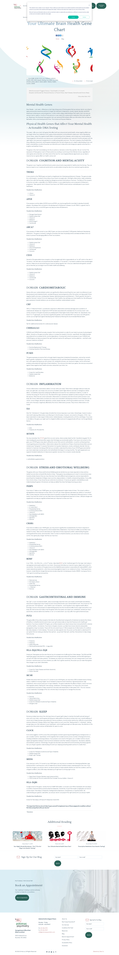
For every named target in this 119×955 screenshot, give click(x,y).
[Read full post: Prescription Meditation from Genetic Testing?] (91, 842)
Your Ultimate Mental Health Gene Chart (59, 846)
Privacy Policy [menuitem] (65, 939)
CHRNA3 (47, 78)
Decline (84, 17)
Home (57, 39)
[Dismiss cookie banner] (89, 5)
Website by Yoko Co (98, 951)
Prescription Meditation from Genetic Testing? (91, 846)
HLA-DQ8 (49, 80)
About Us (25, 5)
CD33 (35, 80)
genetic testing (41, 80)
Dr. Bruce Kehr (78, 81)
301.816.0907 (44, 930)
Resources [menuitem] (65, 931)
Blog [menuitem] (63, 934)
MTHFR (28, 82)
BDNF (45, 82)
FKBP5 (54, 82)
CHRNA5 (52, 78)
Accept (73, 17)
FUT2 (40, 78)
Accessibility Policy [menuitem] (67, 942)
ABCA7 (37, 82)
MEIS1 (41, 82)
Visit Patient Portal (101, 6)
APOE (33, 82)
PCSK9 (28, 80)
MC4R (36, 78)
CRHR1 (33, 83)
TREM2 (49, 82)
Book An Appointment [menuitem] (68, 936)
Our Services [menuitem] (65, 925)
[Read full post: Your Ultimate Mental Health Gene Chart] (59, 842)
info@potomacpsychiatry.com (46, 932)
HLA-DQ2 (55, 80)
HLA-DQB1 (31, 78)
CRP (32, 80)
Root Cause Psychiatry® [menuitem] (68, 922)
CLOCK (28, 83)
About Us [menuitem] (64, 919)
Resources (25, 17)
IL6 (43, 78)
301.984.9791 (44, 928)
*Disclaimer (29, 812)
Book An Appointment (22, 897)
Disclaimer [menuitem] (65, 945)
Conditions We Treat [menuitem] (67, 928)
